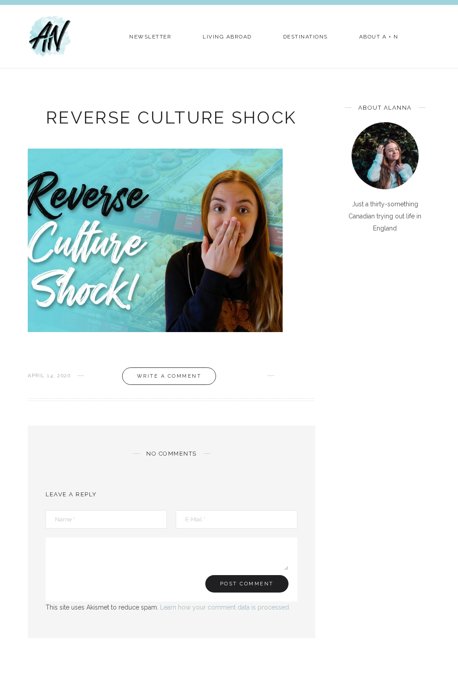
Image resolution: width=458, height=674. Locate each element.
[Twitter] (363, 250)
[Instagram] (392, 250)
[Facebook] (348, 250)
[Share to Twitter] (298, 376)
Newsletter (150, 37)
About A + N (379, 37)
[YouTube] (406, 250)
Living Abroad (227, 37)
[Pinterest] (377, 250)
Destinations (305, 37)
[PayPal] (421, 250)
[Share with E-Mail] (312, 376)
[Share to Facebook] (284, 376)
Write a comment (169, 376)
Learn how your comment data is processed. (225, 607)
